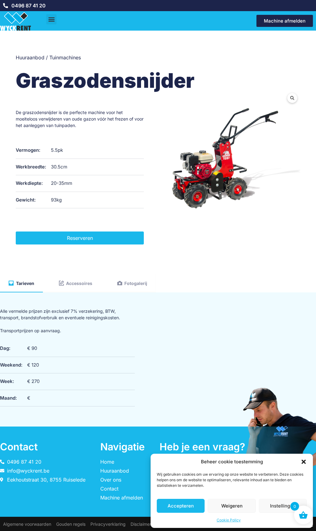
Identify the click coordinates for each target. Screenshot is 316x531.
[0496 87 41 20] (5, 5)
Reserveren (80, 238)
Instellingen (283, 506)
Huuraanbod (30, 57)
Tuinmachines (65, 57)
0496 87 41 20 (28, 5)
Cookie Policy (229, 520)
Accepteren (181, 506)
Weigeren (232, 506)
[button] (304, 462)
